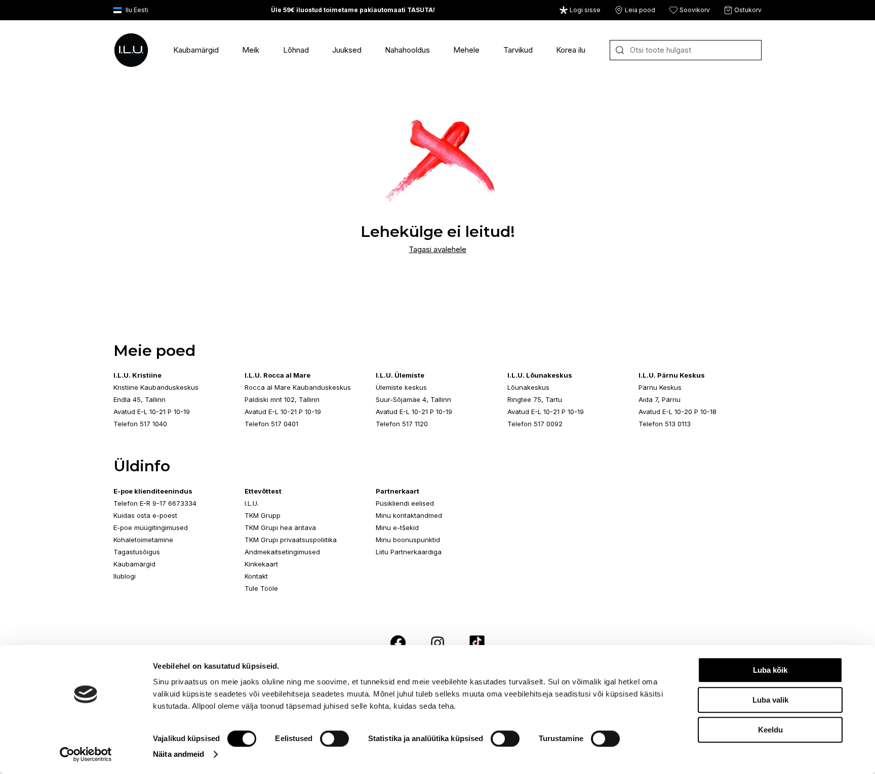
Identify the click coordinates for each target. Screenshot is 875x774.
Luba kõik (770, 670)
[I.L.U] (131, 50)
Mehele (466, 50)
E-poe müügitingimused (150, 527)
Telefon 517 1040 (140, 424)
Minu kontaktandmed (409, 515)
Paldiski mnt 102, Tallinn (282, 399)
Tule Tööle (261, 588)
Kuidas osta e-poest (145, 515)
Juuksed (347, 50)
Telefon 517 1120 (402, 424)
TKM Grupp (263, 515)
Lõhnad (296, 50)
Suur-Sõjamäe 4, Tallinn (413, 399)
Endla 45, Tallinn (139, 399)
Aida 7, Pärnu (660, 399)
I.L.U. (252, 503)
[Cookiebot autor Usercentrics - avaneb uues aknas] (86, 754)
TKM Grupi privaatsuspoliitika (291, 540)
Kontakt (256, 576)
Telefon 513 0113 (665, 424)
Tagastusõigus (136, 552)
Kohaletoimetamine (143, 540)
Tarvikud (518, 50)
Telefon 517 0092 (535, 424)
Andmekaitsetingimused (282, 552)
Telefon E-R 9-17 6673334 (154, 503)
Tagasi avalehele (437, 249)
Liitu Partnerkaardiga (409, 552)
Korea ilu (570, 50)
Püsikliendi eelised (405, 503)
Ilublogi (124, 576)
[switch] (334, 738)
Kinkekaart (261, 564)
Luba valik (770, 700)
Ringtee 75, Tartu (534, 399)
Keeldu (770, 729)
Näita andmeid (178, 754)
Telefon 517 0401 (271, 424)
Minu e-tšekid (397, 527)
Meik (250, 50)
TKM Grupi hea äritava (280, 527)
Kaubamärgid (196, 50)
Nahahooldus (407, 50)
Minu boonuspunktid (408, 540)
